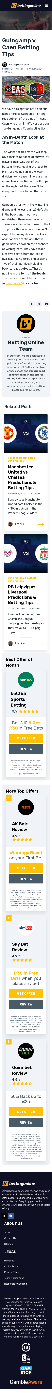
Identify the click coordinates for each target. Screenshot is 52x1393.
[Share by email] (46, 304)
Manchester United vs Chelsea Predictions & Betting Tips (22, 477)
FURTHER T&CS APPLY (32, 1029)
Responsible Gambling (15, 1283)
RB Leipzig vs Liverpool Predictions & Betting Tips (22, 594)
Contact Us (10, 1238)
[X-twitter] (4, 1216)
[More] (41, 524)
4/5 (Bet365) (15, 283)
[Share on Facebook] (32, 304)
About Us (9, 1232)
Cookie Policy (11, 1266)
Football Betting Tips (12, 69)
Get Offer (26, 738)
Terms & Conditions (14, 1278)
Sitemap (8, 1244)
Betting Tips (16, 460)
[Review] (26, 807)
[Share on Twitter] (39, 304)
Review (26, 749)
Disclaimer (9, 1260)
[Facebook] (11, 1216)
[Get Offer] (26, 680)
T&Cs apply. (18, 774)
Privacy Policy (11, 1272)
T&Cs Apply (21, 1156)
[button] (47, 5)
